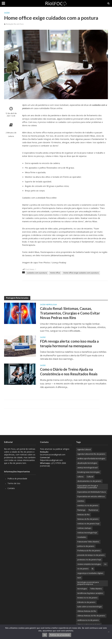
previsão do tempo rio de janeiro (90, 555)
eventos (80, 501)
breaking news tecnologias (88, 472)
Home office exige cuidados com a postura (81, 272)
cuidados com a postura (37, 272)
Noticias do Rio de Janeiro (87, 519)
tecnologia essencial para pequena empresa (88, 583)
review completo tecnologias (89, 564)
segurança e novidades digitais (90, 573)
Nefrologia (51, 304)
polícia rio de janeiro (85, 546)
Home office (55, 272)
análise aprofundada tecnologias (91, 458)
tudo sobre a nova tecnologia (89, 606)
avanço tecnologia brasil (87, 467)
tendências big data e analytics (90, 593)
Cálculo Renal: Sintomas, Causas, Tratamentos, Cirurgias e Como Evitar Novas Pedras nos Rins (70, 313)
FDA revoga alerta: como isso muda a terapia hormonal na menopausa (69, 343)
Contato (11, 488)
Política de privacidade (17, 478)
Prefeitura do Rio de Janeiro (88, 550)
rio (105, 564)
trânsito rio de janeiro (86, 602)
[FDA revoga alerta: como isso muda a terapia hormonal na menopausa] (20, 345)
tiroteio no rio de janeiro (87, 597)
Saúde (7, 13)
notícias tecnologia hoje (87, 532)
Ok (45, 635)
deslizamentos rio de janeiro (89, 481)
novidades (81, 537)
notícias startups (84, 528)
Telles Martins (96, 588)
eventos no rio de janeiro (87, 505)
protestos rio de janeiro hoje (89, 559)
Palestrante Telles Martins (88, 541)
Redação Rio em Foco (15, 24)
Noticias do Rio (83, 514)
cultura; (80, 476)
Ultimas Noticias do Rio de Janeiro (91, 615)
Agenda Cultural (84, 449)
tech (79, 577)
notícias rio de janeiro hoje (88, 523)
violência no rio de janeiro (88, 620)
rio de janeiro (83, 568)
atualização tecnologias (87, 463)
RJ (92, 568)
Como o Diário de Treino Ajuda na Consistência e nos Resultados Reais (69, 371)
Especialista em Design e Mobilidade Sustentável (87, 486)
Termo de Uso (14, 483)
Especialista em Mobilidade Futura (91, 492)
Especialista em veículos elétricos (91, 496)
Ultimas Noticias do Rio (86, 611)
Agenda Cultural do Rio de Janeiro (91, 454)
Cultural (90, 476)
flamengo (81, 510)
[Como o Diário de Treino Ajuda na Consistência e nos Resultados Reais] (20, 373)
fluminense (93, 510)
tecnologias (82, 588)
